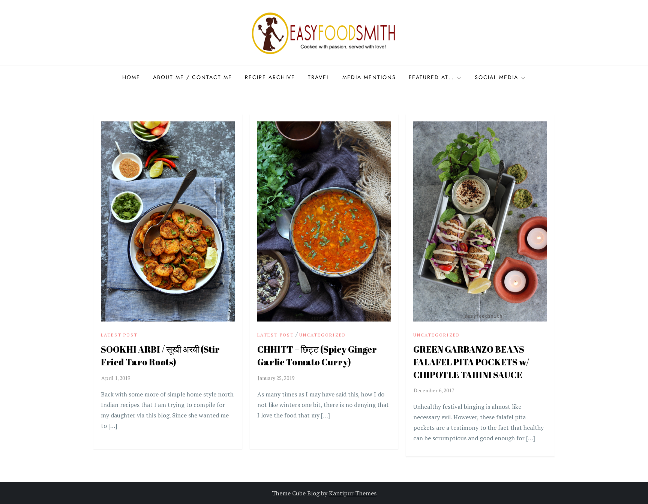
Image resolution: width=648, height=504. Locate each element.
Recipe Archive (270, 77)
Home (131, 77)
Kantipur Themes (352, 493)
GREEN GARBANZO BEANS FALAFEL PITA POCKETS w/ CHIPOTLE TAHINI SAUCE (471, 361)
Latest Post (119, 335)
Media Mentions (369, 77)
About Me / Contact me (192, 77)
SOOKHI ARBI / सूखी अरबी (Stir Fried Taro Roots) (160, 355)
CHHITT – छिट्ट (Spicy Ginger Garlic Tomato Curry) (317, 355)
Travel (319, 77)
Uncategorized (322, 335)
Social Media (496, 77)
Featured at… (431, 77)
